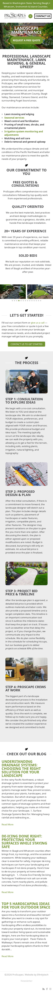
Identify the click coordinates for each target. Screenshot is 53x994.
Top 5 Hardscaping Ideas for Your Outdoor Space (26, 905)
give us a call (37, 322)
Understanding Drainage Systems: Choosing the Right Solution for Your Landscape (21, 768)
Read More (7, 824)
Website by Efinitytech (37, 974)
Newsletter (26, 980)
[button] (7, 292)
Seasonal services (14, 117)
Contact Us (43, 16)
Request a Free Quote (26, 40)
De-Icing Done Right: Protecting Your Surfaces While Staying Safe (24, 841)
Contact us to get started (26, 344)
